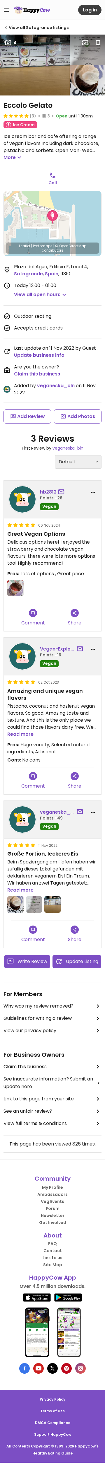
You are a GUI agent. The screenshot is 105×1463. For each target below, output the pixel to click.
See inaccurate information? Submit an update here (48, 1083)
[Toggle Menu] (6, 10)
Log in (90, 9)
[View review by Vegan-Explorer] (22, 656)
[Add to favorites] (98, 42)
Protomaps (42, 245)
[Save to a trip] (85, 42)
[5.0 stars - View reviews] (16, 115)
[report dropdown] (93, 492)
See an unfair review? (28, 1111)
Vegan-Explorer (57, 649)
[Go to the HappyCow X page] (52, 1368)
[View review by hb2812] (22, 499)
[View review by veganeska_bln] (22, 819)
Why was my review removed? (39, 1006)
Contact (52, 1251)
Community (53, 1179)
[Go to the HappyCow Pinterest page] (66, 1368)
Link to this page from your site (39, 1098)
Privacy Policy (52, 1399)
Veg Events (52, 1201)
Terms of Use (52, 1411)
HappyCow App (52, 1277)
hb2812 (48, 492)
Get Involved (52, 1222)
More (10, 157)
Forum (53, 1208)
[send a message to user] (62, 492)
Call (52, 183)
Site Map (52, 1265)
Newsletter (52, 1215)
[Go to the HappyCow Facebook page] (24, 1368)
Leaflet (24, 245)
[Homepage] (32, 10)
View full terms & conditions (35, 1123)
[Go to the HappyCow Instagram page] (80, 1368)
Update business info (39, 355)
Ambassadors (52, 1194)
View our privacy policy (30, 1030)
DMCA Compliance (52, 1422)
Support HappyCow (52, 1434)
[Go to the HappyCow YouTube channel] (38, 1368)
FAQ (52, 1244)
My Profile (52, 1187)
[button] (52, 217)
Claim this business (37, 374)
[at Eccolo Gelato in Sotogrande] (35, 65)
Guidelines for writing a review (38, 1018)
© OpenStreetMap (70, 245)
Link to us (52, 1258)
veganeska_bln (56, 385)
